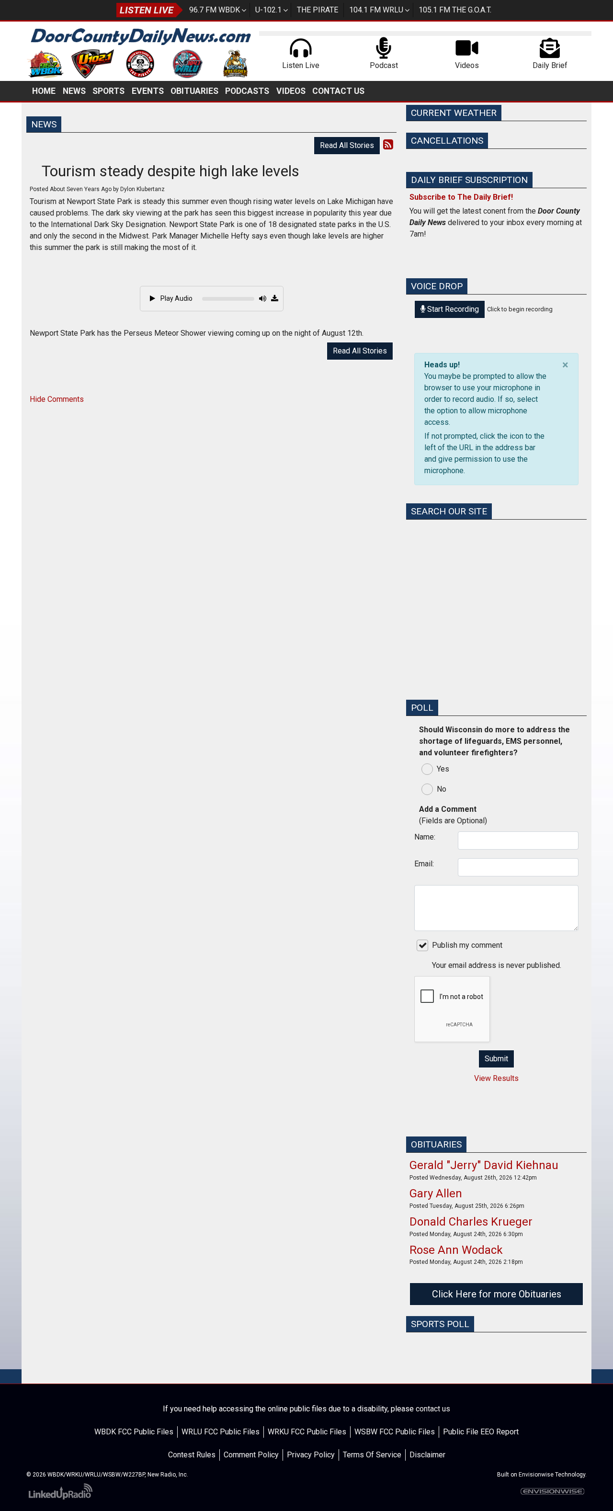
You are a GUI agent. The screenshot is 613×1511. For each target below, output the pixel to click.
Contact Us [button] (338, 91)
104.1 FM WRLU (376, 9)
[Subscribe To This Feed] (388, 144)
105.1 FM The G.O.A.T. (455, 9)
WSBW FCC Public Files (394, 1431)
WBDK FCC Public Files (133, 1431)
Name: (424, 836)
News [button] (74, 91)
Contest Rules (192, 1454)
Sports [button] (108, 91)
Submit (496, 1058)
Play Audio (176, 298)
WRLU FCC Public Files (221, 1431)
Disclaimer (427, 1454)
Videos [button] (291, 91)
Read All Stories (347, 145)
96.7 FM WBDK (214, 9)
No (441, 789)
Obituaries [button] (194, 91)
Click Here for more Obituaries (496, 1294)
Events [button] (148, 91)
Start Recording (452, 309)
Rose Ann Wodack (456, 1250)
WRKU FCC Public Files (307, 1431)
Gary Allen (435, 1193)
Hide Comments (57, 399)
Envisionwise (536, 1474)
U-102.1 (268, 9)
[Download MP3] (274, 299)
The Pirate (317, 9)
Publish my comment (467, 945)
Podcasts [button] (247, 91)
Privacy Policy (311, 1454)
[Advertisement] (496, 624)
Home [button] (44, 91)
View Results (496, 1078)
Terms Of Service (372, 1454)
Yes (443, 768)
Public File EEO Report (481, 1431)
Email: (424, 863)
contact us (433, 1408)
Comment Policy (251, 1454)
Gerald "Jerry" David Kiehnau (483, 1165)
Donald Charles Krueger (471, 1221)
